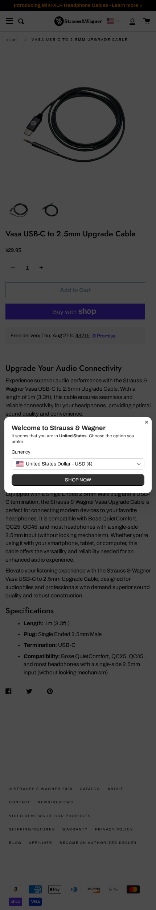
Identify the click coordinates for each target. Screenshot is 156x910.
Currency (21, 452)
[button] (78, 464)
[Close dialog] (146, 422)
